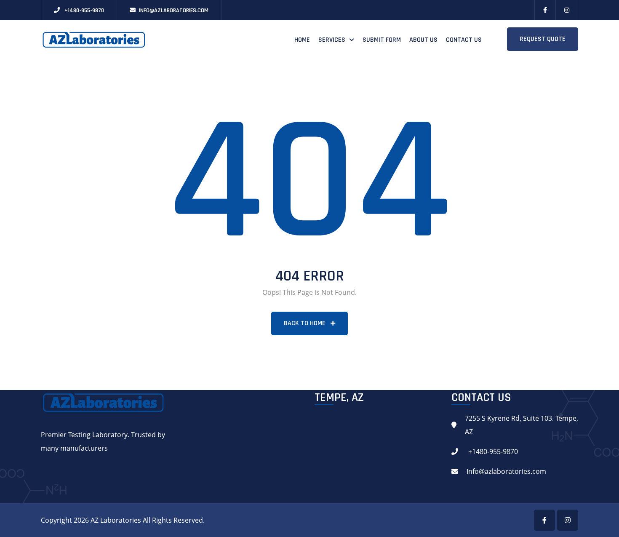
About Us (423, 39)
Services (331, 39)
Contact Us (464, 39)
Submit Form (382, 39)
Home (302, 39)
